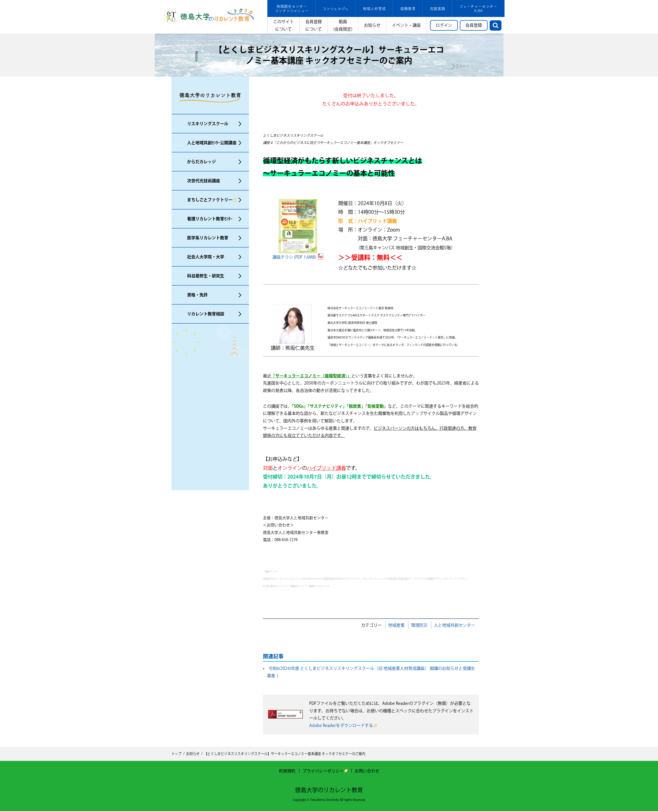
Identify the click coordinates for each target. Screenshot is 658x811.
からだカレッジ (201, 162)
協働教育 (408, 9)
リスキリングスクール (207, 124)
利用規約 (287, 771)
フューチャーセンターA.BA (478, 8)
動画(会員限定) (342, 25)
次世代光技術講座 (203, 181)
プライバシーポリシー (323, 771)
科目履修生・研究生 (205, 276)
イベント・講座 (406, 25)
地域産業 (396, 625)
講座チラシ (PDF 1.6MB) (294, 257)
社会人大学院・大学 (205, 257)
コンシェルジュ (336, 9)
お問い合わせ (367, 771)
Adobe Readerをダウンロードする (341, 725)
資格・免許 (197, 295)
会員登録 (473, 25)
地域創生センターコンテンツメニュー (291, 8)
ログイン (444, 25)
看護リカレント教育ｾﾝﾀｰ (209, 219)
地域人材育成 (374, 9)
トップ (176, 753)
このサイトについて (283, 25)
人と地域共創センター (454, 625)
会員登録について (313, 25)
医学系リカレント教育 (207, 238)
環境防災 (419, 625)
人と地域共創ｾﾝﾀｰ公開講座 (211, 143)
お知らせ (372, 25)
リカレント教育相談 (205, 314)
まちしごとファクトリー (209, 200)
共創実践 (437, 9)
